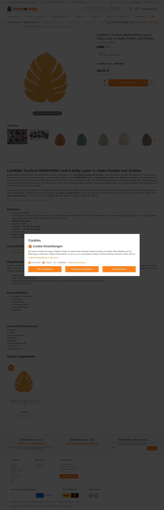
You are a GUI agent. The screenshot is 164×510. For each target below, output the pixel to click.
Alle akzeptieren (45, 269)
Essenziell (36, 262)
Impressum (53, 258)
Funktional (62, 262)
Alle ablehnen (119, 269)
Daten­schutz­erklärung (38, 258)
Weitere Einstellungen (77, 262)
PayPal (49, 262)
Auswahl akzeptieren (82, 269)
